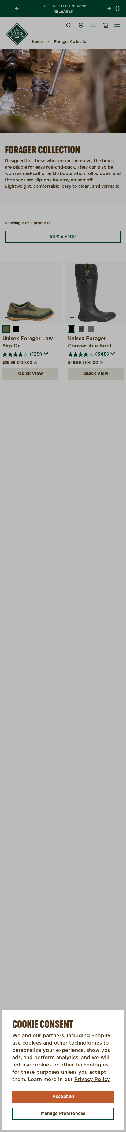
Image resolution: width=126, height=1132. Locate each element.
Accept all (63, 1097)
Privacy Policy (92, 1079)
